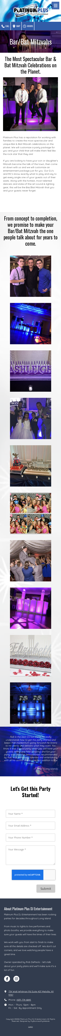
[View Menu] (55, 5)
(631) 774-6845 (23, 999)
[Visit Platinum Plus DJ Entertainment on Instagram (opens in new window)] (16, 979)
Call (7, 26)
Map (18, 26)
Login (30, 1027)
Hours (30, 26)
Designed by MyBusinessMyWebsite (34, 1021)
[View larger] (30, 104)
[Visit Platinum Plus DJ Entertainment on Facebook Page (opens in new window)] (7, 979)
